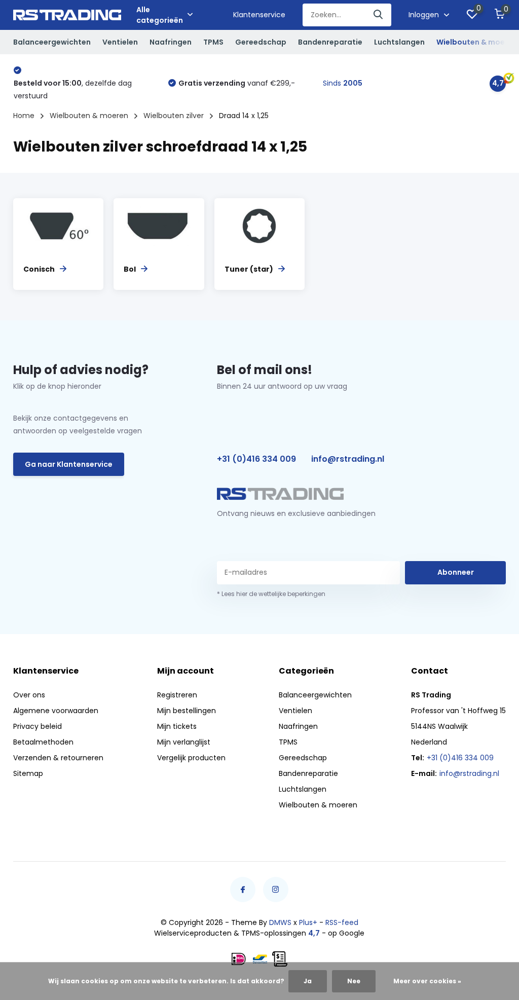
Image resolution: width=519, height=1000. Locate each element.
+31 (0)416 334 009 (256, 459)
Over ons (29, 695)
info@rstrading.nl (347, 459)
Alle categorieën (159, 15)
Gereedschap (260, 42)
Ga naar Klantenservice (69, 464)
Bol (130, 269)
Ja (308, 981)
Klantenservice (259, 15)
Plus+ (308, 922)
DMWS (280, 922)
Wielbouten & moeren (476, 42)
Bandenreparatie (330, 42)
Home (23, 115)
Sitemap (28, 773)
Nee (353, 981)
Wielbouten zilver (173, 115)
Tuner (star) (249, 269)
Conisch (39, 269)
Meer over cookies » (427, 981)
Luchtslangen (399, 42)
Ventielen (120, 42)
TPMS (213, 42)
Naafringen (171, 42)
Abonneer (455, 572)
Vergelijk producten (191, 758)
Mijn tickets (177, 726)
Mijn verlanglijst (183, 742)
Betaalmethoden (43, 742)
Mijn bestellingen (186, 711)
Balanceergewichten (52, 42)
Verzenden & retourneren (58, 758)
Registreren (177, 695)
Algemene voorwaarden (55, 711)
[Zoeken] (378, 15)
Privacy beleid (37, 726)
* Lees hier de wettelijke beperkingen (271, 593)
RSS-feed (341, 922)
